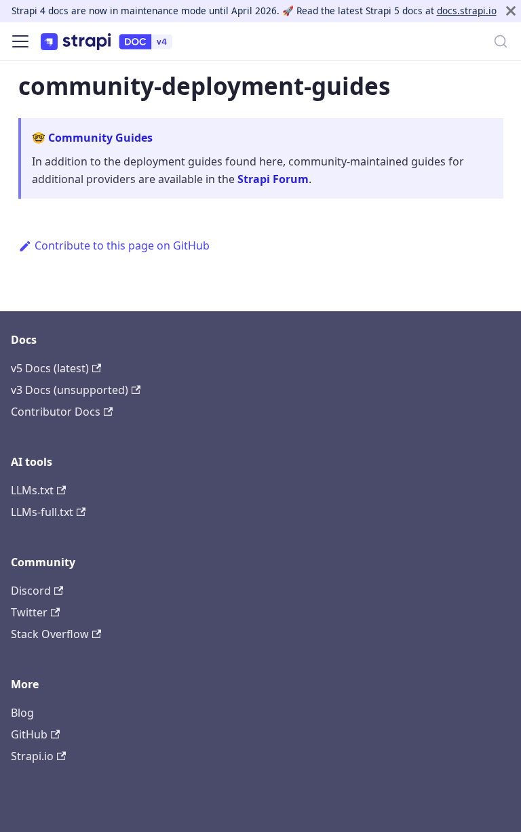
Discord (31, 590)
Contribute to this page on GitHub (122, 245)
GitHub (29, 734)
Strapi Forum (273, 179)
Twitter (29, 612)
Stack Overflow (50, 634)
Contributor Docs (55, 411)
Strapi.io (32, 756)
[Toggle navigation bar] (20, 41)
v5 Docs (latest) (50, 368)
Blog (22, 712)
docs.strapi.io (467, 10)
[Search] (500, 41)
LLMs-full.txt (42, 511)
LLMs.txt (32, 490)
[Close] (511, 11)
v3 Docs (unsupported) (69, 389)
